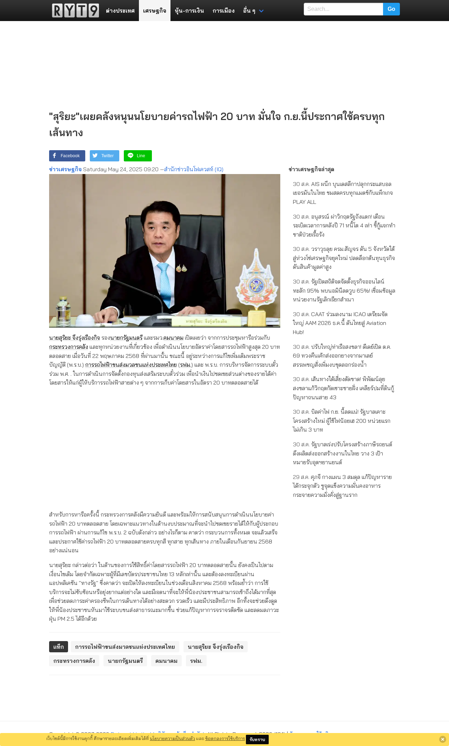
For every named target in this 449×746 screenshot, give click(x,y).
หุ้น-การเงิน (189, 10)
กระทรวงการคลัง (68, 346)
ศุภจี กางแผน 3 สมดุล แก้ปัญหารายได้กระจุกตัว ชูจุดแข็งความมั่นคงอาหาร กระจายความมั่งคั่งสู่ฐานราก (342, 485)
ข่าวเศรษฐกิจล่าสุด (311, 169)
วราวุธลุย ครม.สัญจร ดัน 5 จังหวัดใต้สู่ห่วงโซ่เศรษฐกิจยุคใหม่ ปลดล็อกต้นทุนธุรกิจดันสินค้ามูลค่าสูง (344, 257)
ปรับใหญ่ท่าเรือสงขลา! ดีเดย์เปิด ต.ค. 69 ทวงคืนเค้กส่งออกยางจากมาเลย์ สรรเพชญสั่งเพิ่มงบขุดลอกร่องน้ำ (342, 355)
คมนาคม (173, 337)
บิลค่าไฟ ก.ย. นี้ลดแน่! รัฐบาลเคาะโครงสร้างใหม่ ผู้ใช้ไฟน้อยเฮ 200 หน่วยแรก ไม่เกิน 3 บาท (341, 420)
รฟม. (185, 364)
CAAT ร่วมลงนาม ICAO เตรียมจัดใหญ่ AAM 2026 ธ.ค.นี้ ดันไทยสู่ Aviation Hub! (340, 323)
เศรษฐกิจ (154, 10)
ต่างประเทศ (120, 10)
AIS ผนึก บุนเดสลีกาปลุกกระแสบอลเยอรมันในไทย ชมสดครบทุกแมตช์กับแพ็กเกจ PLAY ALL (343, 192)
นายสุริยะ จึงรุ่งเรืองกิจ (74, 337)
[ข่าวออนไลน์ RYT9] (73, 10)
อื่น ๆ (249, 10)
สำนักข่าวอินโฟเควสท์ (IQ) (193, 169)
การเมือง (224, 10)
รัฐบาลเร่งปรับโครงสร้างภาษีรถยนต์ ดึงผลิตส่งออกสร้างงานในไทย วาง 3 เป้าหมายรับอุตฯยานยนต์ (342, 453)
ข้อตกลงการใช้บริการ (225, 738)
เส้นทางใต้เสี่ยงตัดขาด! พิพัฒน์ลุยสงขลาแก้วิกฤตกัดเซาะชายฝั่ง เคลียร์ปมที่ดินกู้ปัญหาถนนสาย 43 (343, 387)
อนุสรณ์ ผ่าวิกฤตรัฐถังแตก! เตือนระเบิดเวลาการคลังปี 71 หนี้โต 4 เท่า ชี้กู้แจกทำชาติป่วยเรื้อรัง (344, 225)
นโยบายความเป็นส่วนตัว (172, 738)
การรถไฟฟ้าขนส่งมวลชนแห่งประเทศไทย (131, 364)
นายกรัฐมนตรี (126, 337)
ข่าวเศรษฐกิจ (65, 169)
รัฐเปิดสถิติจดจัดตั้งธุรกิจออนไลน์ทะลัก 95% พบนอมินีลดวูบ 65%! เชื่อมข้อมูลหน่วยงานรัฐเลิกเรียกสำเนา (344, 290)
